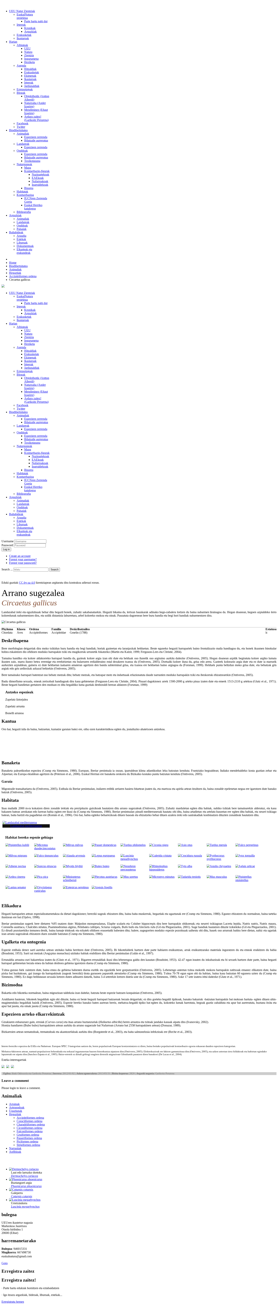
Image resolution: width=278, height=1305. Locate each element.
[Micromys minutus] (162, 876)
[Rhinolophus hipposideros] (163, 869)
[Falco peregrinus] (246, 845)
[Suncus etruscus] (45, 866)
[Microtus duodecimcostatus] (48, 848)
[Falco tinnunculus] (46, 855)
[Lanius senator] (15, 887)
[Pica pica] (41, 876)
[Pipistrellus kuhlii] (17, 845)
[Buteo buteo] (100, 866)
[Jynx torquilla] (245, 855)
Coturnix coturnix (21, 1196)
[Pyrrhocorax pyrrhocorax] (221, 859)
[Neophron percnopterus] (134, 869)
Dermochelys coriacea (24, 1176)
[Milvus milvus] (73, 845)
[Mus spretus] (129, 876)
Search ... (7, 569)
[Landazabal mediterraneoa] (19, 822)
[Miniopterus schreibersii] (77, 880)
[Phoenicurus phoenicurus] (25, 1179)
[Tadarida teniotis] (189, 876)
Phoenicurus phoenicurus (26, 1186)
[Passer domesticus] (104, 845)
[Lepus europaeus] (103, 855)
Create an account (19, 556)
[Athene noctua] (15, 866)
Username (8, 541)
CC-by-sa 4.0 (27, 582)
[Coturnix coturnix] (21, 1189)
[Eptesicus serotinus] (76, 887)
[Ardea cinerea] (15, 876)
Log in (6, 549)
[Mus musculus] (217, 876)
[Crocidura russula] (190, 855)
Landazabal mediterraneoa (26, 825)
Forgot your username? (23, 559)
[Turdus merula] (217, 845)
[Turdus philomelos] (133, 845)
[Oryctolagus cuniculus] (48, 890)
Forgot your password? (23, 562)
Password (8, 545)
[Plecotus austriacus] (104, 876)
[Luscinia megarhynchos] (134, 859)
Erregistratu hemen (13, 1301)
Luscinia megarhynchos (25, 1206)
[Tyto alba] (185, 866)
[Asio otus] (185, 845)
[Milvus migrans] (16, 855)
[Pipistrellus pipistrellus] (249, 880)
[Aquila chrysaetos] (219, 866)
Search (54, 569)
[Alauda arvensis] (74, 855)
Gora (5, 1263)
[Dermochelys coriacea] (24, 1169)
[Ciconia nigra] (158, 845)
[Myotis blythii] (73, 866)
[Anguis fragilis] (102, 887)
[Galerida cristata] (160, 855)
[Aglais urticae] (245, 866)
